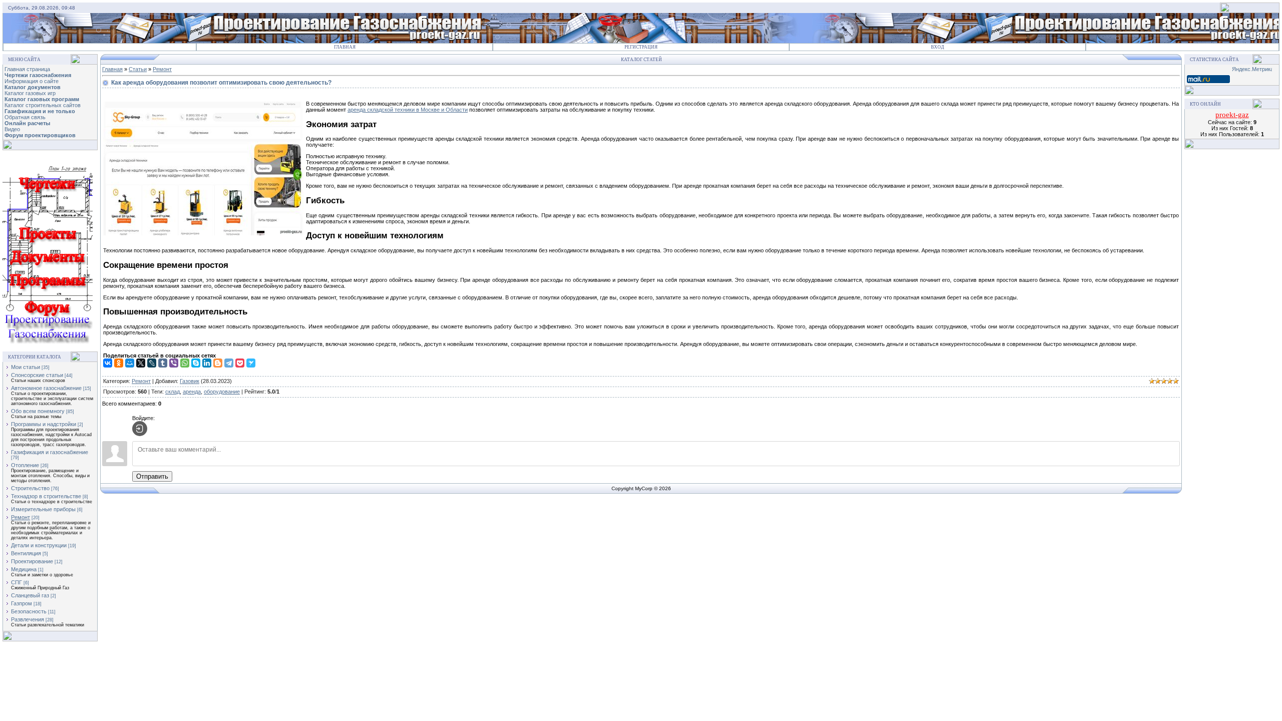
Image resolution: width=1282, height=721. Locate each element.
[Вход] (139, 428)
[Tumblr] (162, 363)
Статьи (138, 69)
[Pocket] (239, 363)
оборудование (222, 392)
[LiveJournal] (151, 363)
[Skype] (195, 363)
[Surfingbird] (250, 363)
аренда (192, 392)
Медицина (24, 569)
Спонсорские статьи (37, 375)
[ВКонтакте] (107, 363)
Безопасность (29, 611)
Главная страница (27, 69)
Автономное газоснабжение (46, 388)
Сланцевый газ (30, 595)
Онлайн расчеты (27, 123)
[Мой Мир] (129, 363)
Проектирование (32, 561)
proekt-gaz (1232, 115)
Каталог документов (33, 87)
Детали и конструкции (39, 545)
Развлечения (27, 619)
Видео (12, 129)
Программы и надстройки (43, 424)
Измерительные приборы (43, 509)
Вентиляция (26, 553)
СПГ (16, 582)
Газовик (189, 381)
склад (172, 392)
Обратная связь (25, 117)
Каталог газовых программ (42, 99)
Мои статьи (25, 367)
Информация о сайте (32, 81)
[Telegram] (228, 363)
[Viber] (173, 363)
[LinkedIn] (206, 363)
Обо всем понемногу (38, 411)
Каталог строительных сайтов (43, 105)
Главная (345, 47)
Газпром (21, 603)
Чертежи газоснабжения (38, 75)
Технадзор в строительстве (46, 496)
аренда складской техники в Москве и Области (408, 110)
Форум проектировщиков (40, 135)
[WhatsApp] (184, 363)
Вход (937, 47)
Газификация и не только (40, 111)
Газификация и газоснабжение (49, 452)
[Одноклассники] (118, 363)
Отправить (152, 476)
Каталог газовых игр (30, 93)
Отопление (25, 465)
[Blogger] (217, 363)
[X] (140, 363)
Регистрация (641, 47)
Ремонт (20, 517)
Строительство (30, 488)
